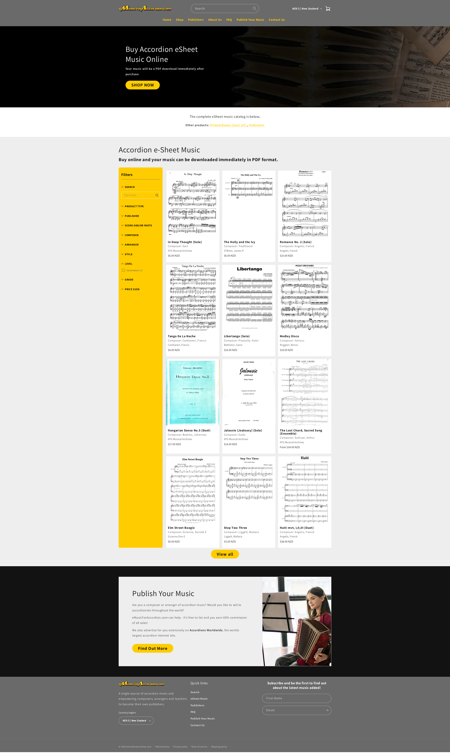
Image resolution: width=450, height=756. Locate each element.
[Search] (254, 8)
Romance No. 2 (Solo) (295, 242)
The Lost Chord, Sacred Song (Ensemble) (301, 432)
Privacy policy (180, 746)
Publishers (197, 705)
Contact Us (198, 725)
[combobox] (225, 8)
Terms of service (199, 746)
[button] (328, 8)
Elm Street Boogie (181, 527)
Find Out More (153, 648)
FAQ (193, 711)
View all (225, 554)
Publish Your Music (203, 718)
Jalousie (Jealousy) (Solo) (243, 430)
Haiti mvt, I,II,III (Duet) (297, 527)
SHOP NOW (142, 85)
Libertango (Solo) (237, 336)
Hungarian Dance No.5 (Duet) (189, 430)
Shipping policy (219, 746)
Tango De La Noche (181, 336)
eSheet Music (199, 698)
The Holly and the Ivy (239, 242)
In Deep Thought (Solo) (185, 242)
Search (195, 692)
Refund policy (162, 746)
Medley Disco (289, 336)
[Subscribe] (327, 710)
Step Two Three (235, 527)
